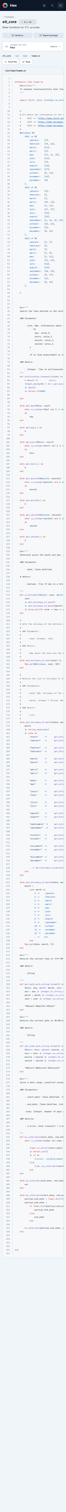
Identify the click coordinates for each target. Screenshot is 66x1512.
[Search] (52, 5)
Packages (9, 17)
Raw (28, 61)
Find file (12, 61)
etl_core (9, 22)
